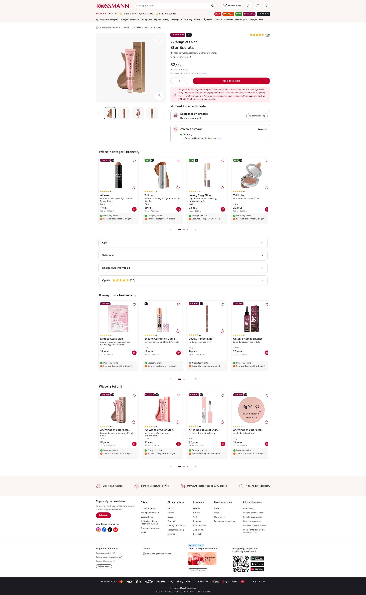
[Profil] (248, 5)
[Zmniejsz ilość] (174, 81)
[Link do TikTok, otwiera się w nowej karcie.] (110, 529)
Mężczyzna (176, 20)
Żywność (208, 20)
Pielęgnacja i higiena (151, 20)
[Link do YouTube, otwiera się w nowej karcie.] (115, 529)
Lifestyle (253, 20)
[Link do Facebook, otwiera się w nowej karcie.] (104, 529)
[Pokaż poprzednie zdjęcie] (99, 113)
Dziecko (198, 20)
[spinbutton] (179, 81)
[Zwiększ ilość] (185, 81)
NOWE (238, 14)
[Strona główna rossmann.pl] (112, 5)
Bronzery (157, 27)
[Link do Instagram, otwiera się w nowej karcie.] (98, 529)
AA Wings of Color (183, 42)
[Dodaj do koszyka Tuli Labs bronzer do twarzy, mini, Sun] (267, 209)
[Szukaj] (213, 5)
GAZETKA (113, 14)
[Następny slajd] (195, 229)
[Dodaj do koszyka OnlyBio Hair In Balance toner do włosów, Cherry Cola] (267, 353)
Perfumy (188, 20)
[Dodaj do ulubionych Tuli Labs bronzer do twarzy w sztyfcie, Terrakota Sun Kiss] (178, 161)
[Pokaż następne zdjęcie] (163, 113)
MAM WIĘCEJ (228, 14)
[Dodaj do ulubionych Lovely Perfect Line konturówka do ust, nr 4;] (223, 304)
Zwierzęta (228, 20)
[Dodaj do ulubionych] (159, 40)
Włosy (166, 20)
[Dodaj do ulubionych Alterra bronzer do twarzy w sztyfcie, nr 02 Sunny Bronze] (134, 161)
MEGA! (217, 14)
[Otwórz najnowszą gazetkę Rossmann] (158, 554)
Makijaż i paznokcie (130, 20)
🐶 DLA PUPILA (146, 14)
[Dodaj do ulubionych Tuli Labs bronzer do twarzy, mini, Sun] (267, 161)
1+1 (188, 35)
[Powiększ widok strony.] (264, 581)
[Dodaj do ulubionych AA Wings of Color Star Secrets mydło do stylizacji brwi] (267, 395)
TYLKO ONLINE (263, 14)
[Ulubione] (257, 5)
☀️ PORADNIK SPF (128, 14)
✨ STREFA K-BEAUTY (166, 14)
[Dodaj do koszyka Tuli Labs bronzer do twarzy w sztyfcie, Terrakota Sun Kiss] (178, 209)
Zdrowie (218, 20)
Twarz (147, 27)
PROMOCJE (101, 14)
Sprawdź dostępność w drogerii (117, 219)
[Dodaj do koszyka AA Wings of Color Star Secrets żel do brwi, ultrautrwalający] (223, 444)
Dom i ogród (241, 20)
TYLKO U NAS (249, 14)
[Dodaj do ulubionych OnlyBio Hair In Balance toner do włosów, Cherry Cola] (267, 304)
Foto (261, 20)
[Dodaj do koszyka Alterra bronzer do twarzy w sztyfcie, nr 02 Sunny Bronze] (134, 209)
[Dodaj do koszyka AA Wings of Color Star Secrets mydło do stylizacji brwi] (267, 444)
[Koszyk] (266, 5)
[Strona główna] (97, 27)
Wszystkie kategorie (109, 20)
